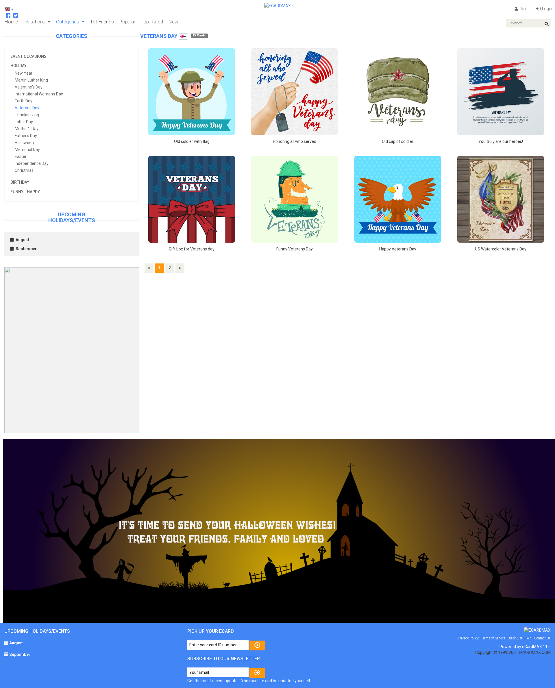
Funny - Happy (25, 191)
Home (11, 22)
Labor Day (24, 121)
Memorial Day (27, 149)
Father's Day (26, 135)
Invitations (35, 22)
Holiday (18, 65)
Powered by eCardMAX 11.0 (525, 646)
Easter (21, 156)
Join (523, 8)
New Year (23, 73)
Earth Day (23, 101)
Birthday (19, 182)
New (173, 22)
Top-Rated (151, 22)
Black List (515, 638)
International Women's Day (39, 94)
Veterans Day (27, 108)
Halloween (24, 142)
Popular (127, 22)
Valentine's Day (28, 87)
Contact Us (542, 638)
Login (546, 8)
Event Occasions (28, 56)
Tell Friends (102, 22)
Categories (69, 22)
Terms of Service (493, 638)
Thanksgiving (27, 114)
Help (528, 638)
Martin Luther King (31, 80)
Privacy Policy (468, 638)
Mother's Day (26, 128)
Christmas (24, 170)
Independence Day (32, 163)
